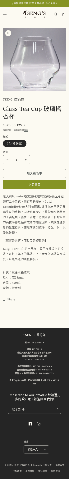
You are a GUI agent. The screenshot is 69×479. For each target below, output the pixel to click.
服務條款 (29, 470)
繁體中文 (33, 449)
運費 (26, 130)
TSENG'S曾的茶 (22, 464)
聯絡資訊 (55, 470)
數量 (5, 152)
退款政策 (60, 464)
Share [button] (11, 299)
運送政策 (42, 470)
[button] (5, 14)
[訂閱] (57, 409)
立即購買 (34, 184)
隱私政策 (17, 470)
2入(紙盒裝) (14, 143)
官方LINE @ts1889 (34, 342)
